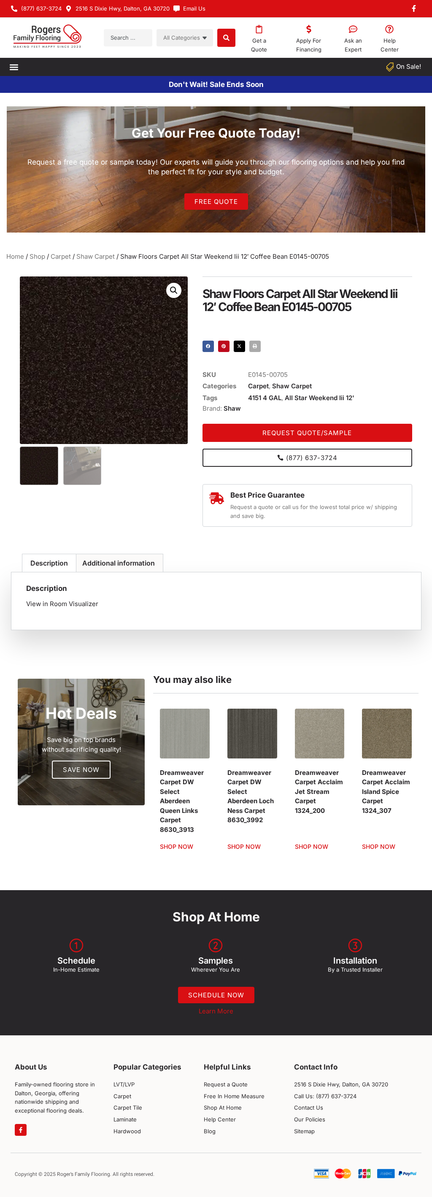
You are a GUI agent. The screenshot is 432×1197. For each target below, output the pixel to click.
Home (15, 256)
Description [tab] (49, 563)
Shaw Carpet (95, 256)
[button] (14, 67)
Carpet (61, 256)
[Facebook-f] (21, 1130)
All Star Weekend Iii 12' (319, 398)
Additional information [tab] (118, 563)
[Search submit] (226, 38)
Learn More (216, 1011)
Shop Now (176, 847)
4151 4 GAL (264, 398)
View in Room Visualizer (62, 604)
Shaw (232, 408)
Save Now (81, 770)
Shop (37, 256)
